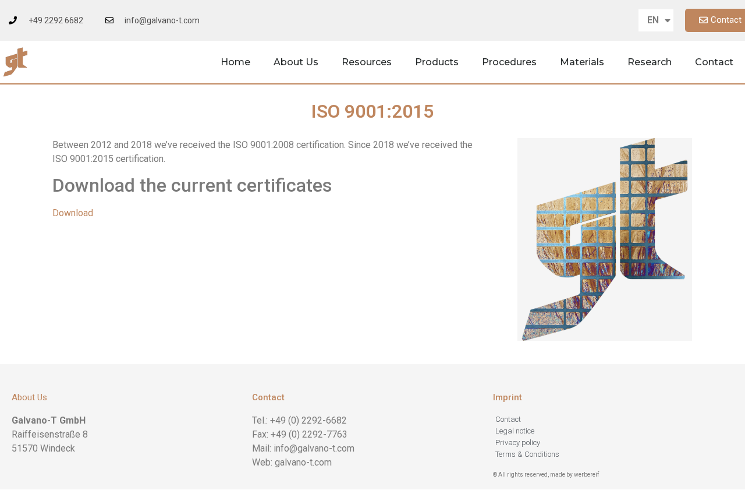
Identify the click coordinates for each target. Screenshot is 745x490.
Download (72, 212)
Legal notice (514, 430)
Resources (367, 62)
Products (437, 62)
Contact (714, 62)
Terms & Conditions (527, 454)
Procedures (509, 62)
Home (235, 62)
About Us (296, 62)
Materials (582, 62)
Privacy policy (517, 442)
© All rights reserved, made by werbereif (546, 474)
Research (649, 62)
